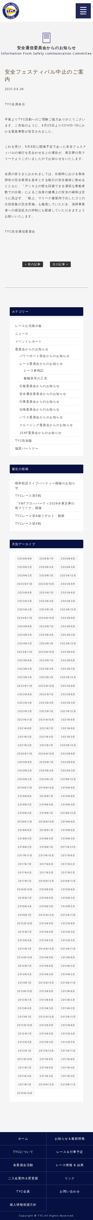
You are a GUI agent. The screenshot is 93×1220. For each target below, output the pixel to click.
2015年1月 (25, 948)
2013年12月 (46, 982)
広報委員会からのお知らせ (39, 386)
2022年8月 (25, 694)
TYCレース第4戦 (28, 523)
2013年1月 (25, 1016)
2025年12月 (68, 575)
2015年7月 (25, 931)
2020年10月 (46, 753)
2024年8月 (25, 626)
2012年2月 (68, 1042)
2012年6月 (46, 1033)
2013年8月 (68, 991)
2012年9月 (46, 1025)
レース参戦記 (34, 370)
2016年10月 (25, 889)
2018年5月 (25, 838)
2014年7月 (25, 965)
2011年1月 (25, 1084)
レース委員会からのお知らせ (41, 363)
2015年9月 (46, 923)
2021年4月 (46, 736)
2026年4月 (46, 567)
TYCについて (23, 1152)
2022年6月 (68, 694)
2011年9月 (46, 1059)
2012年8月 (68, 1025)
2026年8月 (25, 558)
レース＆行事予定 (69, 1152)
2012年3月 (46, 1042)
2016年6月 (46, 897)
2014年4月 (25, 974)
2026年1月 (46, 575)
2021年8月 (25, 728)
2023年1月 (46, 677)
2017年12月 (68, 846)
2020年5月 (25, 770)
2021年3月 (68, 736)
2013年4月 (25, 1008)
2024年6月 (68, 626)
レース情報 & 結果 (70, 1165)
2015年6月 (46, 931)
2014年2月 (68, 974)
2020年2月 (25, 779)
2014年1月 (25, 982)
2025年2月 (25, 609)
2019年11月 (24, 787)
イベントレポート (28, 341)
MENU (83, 10)
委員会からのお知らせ (32, 349)
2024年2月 (25, 643)
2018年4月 (46, 838)
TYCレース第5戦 (28, 495)
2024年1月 (46, 643)
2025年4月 (46, 601)
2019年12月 (68, 779)
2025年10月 (46, 583)
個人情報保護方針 (23, 1204)
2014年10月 (25, 957)
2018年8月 (25, 830)
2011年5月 (68, 1067)
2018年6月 (68, 830)
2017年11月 (24, 855)
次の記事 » (60, 264)
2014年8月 (68, 957)
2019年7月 (47, 796)
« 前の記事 (32, 264)
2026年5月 (25, 567)
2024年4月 (46, 634)
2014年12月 (46, 948)
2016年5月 (68, 897)
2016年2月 (68, 906)
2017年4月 (25, 872)
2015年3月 (46, 940)
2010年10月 (25, 1093)
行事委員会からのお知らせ (39, 401)
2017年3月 (47, 872)
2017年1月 (25, 880)
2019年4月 (46, 804)
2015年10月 (25, 923)
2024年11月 (25, 617)
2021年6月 (68, 728)
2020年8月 (25, 762)
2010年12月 (46, 1084)
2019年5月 (25, 804)
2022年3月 (68, 702)
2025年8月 (25, 592)
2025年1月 (46, 609)
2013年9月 (46, 991)
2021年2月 (25, 745)
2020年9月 (68, 753)
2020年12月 (68, 745)
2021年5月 (25, 736)
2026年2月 (25, 575)
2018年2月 (25, 846)
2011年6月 (46, 1067)
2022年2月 (25, 711)
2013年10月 (25, 991)
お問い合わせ (70, 1191)
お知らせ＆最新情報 (70, 1138)
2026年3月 (68, 567)
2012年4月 (25, 1042)
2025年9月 (68, 583)
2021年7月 (47, 728)
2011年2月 (68, 1076)
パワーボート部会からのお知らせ (44, 356)
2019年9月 (68, 787)
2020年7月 (46, 762)
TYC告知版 (23, 440)
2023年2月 (25, 677)
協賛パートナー (27, 448)
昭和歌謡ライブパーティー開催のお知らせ (45, 485)
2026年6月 (68, 558)
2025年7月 (46, 592)
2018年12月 (68, 812)
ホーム (23, 1138)
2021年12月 (68, 711)
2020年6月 (68, 762)
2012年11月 (68, 1016)
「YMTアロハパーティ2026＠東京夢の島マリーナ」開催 (45, 505)
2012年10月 (25, 1025)
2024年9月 (68, 617)
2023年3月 (68, 668)
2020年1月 (46, 779)
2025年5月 (25, 601)
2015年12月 (46, 914)
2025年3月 (68, 601)
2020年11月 (25, 753)
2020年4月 (46, 770)
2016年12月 (46, 880)
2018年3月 (68, 838)
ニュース (22, 333)
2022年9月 (68, 685)
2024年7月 (46, 626)
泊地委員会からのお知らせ (39, 409)
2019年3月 (68, 804)
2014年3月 (46, 974)
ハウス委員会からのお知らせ (41, 417)
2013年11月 (68, 982)
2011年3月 (46, 1076)
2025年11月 (25, 583)
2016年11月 (68, 880)
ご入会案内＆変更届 (23, 1178)
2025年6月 (68, 592)
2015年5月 (68, 931)
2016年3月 (46, 906)
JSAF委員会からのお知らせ (40, 433)
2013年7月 (25, 999)
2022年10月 (46, 685)
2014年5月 (68, 965)
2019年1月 (46, 812)
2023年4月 (46, 668)
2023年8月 (25, 660)
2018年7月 (47, 830)
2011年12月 (46, 1050)
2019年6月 (68, 796)
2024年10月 (46, 617)
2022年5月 (25, 702)
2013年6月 (46, 999)
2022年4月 (46, 702)
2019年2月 (25, 812)
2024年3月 (68, 634)
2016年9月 (46, 889)
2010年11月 (68, 1084)
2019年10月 (46, 787)
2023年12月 (68, 643)
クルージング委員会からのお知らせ (46, 425)
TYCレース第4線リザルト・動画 (40, 515)
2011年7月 (25, 1067)
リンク (70, 1178)
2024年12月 (68, 609)
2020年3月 (68, 770)
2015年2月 (68, 940)
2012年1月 (25, 1050)
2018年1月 (46, 846)
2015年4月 (25, 940)
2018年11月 (24, 821)
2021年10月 (46, 719)
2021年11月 (24, 719)
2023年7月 (46, 660)
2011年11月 (68, 1050)
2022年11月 (25, 685)
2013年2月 (68, 1008)
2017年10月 (46, 855)
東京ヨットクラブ (14, 11)
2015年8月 (68, 923)
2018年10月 (46, 821)
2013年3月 (46, 1008)
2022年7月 (46, 694)
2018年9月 (68, 821)
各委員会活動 (23, 1165)
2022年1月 (46, 711)
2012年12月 (46, 1016)
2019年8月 (25, 796)
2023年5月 (25, 668)
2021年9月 (68, 719)
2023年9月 (68, 651)
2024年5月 (25, 634)
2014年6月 (46, 965)
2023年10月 (46, 651)
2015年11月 (68, 914)
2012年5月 (68, 1033)
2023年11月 (25, 651)
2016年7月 (25, 897)
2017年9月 (68, 855)
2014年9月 (46, 957)
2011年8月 (68, 1059)
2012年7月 (25, 1033)
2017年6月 (47, 864)
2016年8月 (68, 889)
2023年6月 (68, 660)
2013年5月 (68, 999)
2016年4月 (25, 906)
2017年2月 (68, 872)
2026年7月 (46, 558)
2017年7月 (25, 864)
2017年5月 (68, 864)
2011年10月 (24, 1059)
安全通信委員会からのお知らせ (42, 394)
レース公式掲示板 (28, 326)
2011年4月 (25, 1076)
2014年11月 (68, 948)
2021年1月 (46, 745)
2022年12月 (68, 677)
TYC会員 (23, 1191)
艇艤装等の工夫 (35, 378)
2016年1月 (25, 914)
